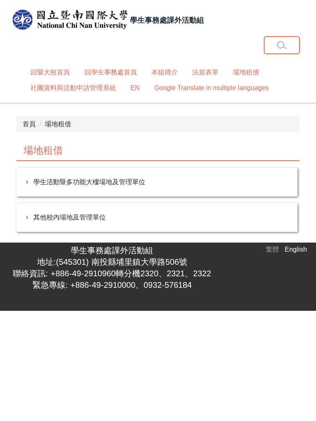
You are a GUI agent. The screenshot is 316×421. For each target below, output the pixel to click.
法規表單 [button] (205, 72)
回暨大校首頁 (50, 72)
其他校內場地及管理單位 (69, 217)
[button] (282, 45)
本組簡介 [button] (164, 72)
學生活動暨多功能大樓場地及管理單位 (89, 181)
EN (135, 87)
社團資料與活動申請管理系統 (73, 87)
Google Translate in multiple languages (211, 87)
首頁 (29, 123)
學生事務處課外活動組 (112, 250)
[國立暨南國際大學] (70, 20)
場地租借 (246, 72)
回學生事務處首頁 (110, 72)
